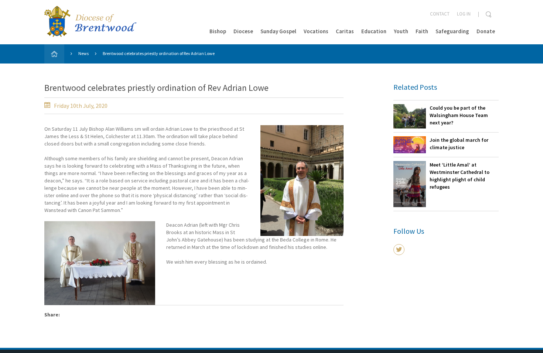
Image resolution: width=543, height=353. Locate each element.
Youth (401, 31)
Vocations (316, 31)
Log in (464, 14)
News (83, 53)
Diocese (243, 31)
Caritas (345, 31)
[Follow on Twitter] (398, 249)
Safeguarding (452, 31)
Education (373, 31)
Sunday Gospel (278, 31)
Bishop (217, 31)
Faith (422, 31)
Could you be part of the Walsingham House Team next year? (459, 115)
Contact (440, 14)
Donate (486, 31)
